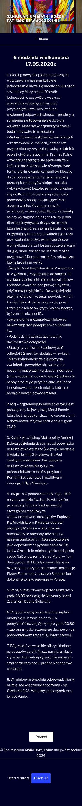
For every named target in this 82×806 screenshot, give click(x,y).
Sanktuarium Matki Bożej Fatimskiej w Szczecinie (35, 18)
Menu (43, 39)
